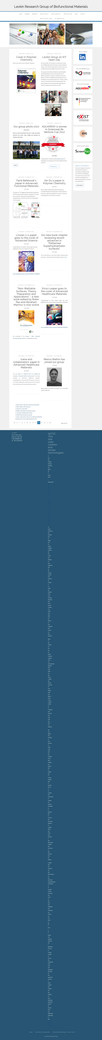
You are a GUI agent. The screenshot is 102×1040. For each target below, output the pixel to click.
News (76, 14)
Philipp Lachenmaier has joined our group (25, 411)
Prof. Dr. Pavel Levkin (46, 18)
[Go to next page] (47, 422)
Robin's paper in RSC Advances (23, 406)
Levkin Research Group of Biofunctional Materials (51, 6)
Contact (82, 14)
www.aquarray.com (59, 159)
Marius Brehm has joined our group (54, 360)
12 (32, 422)
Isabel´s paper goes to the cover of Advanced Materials (29, 417)
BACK (15, 165)
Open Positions (68, 14)
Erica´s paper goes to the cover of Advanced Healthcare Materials (54, 291)
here (66, 257)
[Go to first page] (14, 422)
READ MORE (80, 185)
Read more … (54, 166)
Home (20, 14)
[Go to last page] (50, 422)
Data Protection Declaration (50, 1023)
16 (44, 422)
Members (27, 14)
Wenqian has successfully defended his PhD (26, 419)
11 (30, 422)
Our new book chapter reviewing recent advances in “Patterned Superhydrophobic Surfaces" (54, 242)
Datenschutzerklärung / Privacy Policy (64, 1032)
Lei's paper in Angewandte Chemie (24, 413)
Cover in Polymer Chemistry (26, 58)
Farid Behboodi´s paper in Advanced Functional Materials (26, 183)
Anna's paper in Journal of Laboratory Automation (27, 404)
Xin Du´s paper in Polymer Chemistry (54, 182)
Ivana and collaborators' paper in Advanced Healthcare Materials (26, 363)
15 (41, 422)
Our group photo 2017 (26, 126)
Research (34, 14)
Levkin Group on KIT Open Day (54, 58)
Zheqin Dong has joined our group (24, 415)
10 (27, 422)
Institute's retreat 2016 (21, 409)
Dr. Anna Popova (59, 18)
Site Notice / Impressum (43, 1032)
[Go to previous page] (17, 422)
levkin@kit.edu (18, 438)
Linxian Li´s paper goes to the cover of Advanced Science (26, 238)
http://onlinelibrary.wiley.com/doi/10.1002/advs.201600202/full (27, 274)
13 (35, 422)
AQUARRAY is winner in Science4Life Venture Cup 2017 (54, 129)
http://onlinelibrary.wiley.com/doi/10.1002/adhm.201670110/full (55, 327)
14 (38, 422)
